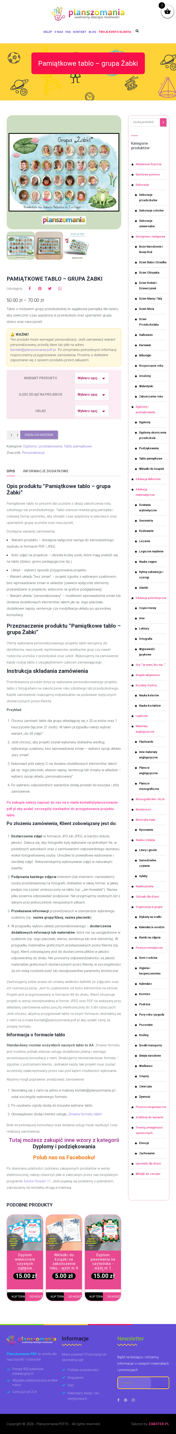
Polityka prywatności (83, 1370)
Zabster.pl (158, 1424)
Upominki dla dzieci (148, 1163)
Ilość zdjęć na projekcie (40, 394)
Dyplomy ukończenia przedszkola (152, 435)
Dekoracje (142, 184)
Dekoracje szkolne (151, 210)
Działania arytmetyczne (148, 507)
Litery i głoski (148, 850)
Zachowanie (147, 1153)
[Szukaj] (163, 122)
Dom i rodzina (148, 957)
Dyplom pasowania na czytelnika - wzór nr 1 (103, 1261)
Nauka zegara (148, 561)
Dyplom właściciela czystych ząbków (25, 1261)
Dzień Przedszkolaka (149, 322)
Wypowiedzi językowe (147, 652)
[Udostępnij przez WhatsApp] (60, 289)
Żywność (144, 1096)
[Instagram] (133, 1400)
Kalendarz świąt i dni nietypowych (83, 1396)
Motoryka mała (145, 819)
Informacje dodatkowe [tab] (45, 471)
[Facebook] (118, 1400)
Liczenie (144, 541)
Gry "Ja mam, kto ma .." (150, 664)
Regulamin (76, 1378)
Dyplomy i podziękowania (42, 446)
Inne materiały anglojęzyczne (148, 754)
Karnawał (145, 345)
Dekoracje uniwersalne (147, 223)
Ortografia (145, 638)
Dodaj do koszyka (39, 434)
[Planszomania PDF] (88, 14)
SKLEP (47, 32)
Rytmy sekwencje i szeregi (151, 574)
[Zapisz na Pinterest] (40, 289)
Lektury (144, 628)
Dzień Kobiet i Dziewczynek (148, 285)
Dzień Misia (146, 309)
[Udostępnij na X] (50, 289)
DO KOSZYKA (36, 1296)
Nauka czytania (145, 840)
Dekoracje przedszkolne (148, 197)
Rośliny (143, 1035)
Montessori (143, 809)
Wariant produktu (40, 378)
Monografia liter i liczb (150, 799)
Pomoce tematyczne (149, 947)
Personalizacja (33, 453)
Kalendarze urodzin (151, 927)
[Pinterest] (125, 1400)
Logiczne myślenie (151, 551)
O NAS (58, 32)
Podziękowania (149, 448)
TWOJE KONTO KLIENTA (115, 32)
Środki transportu (150, 1045)
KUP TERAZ (18, 1296)
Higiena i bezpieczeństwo (150, 970)
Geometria (146, 520)
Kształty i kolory (146, 685)
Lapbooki (142, 716)
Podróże (144, 1004)
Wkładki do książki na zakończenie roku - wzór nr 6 (64, 1261)
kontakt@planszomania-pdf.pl (33, 350)
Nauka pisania (144, 886)
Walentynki (146, 386)
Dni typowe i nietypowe (150, 236)
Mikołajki (145, 355)
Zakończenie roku (151, 396)
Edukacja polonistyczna (151, 598)
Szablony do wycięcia (149, 1117)
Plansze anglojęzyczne (148, 770)
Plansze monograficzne (149, 786)
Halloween (146, 335)
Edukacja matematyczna (145, 492)
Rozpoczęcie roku (151, 365)
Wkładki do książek (151, 468)
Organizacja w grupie (149, 907)
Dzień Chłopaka (149, 272)
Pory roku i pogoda (151, 1014)
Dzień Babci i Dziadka (152, 262)
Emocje (144, 1143)
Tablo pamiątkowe (78, 446)
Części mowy (147, 608)
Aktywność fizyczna (148, 164)
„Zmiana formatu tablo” (84, 1114)
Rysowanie (146, 829)
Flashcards (146, 741)
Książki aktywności (148, 675)
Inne (142, 618)
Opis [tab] (11, 471)
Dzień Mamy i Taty (150, 298)
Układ (40, 411)
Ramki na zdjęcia (149, 937)
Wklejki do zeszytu (148, 1173)
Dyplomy (144, 422)
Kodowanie (146, 531)
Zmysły (144, 1076)
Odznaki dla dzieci (147, 896)
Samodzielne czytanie (147, 863)
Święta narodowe (150, 1055)
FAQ (68, 32)
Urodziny (145, 376)
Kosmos (144, 994)
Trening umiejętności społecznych (149, 1130)
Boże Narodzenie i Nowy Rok (151, 249)
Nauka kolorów (149, 695)
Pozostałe (146, 1025)
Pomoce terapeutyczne (151, 1107)
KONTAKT (79, 32)
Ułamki (143, 587)
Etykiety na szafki (150, 917)
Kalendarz (145, 983)
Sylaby (143, 876)
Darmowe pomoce (148, 174)
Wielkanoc (146, 1066)
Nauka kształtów (150, 705)
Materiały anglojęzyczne (145, 729)
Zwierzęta (145, 1086)
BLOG (92, 32)
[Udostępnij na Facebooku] (29, 289)
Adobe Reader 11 (37, 1181)
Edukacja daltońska (148, 479)
